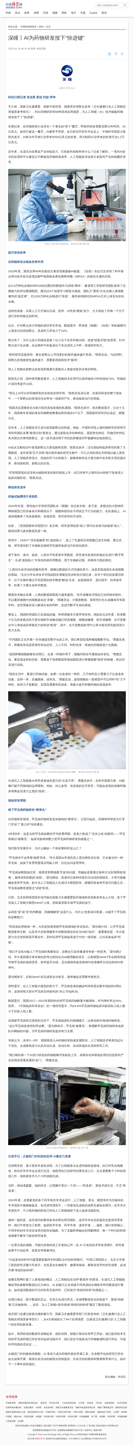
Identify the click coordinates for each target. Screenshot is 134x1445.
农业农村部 (48, 1407)
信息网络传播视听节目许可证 (70, 1430)
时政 (8, 12)
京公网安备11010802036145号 (94, 1439)
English (93, 12)
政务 (27, 12)
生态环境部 (122, 1403)
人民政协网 (11, 1421)
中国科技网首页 (28, 26)
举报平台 (88, 1430)
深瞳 (36, 12)
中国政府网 (11, 1403)
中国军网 (111, 1416)
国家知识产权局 (104, 1412)
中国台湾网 (72, 1416)
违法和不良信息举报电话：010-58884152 (63, 1439)
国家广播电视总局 (105, 1407)
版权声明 (98, 1430)
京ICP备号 (36, 1439)
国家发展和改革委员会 (28, 1403)
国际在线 (18, 1416)
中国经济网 (60, 1416)
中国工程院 (78, 1412)
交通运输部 (28, 1407)
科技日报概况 (36, 1426)
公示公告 (81, 1426)
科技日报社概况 (22, 1426)
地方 (73, 12)
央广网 (94, 1416)
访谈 (45, 12)
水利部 (39, 1407)
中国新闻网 (122, 1416)
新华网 (124, 1412)
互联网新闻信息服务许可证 (44, 1430)
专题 (82, 12)
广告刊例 (91, 1426)
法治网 (20, 1421)
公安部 (81, 1403)
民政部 (90, 1403)
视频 (55, 12)
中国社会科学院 (64, 1412)
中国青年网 (48, 1416)
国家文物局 (90, 1412)
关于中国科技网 (60, 1426)
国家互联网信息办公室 (15, 1412)
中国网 (9, 1416)
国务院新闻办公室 (35, 1412)
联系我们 (72, 1426)
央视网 (39, 1416)
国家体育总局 (121, 1407)
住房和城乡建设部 (13, 1407)
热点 (17, 12)
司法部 (99, 1403)
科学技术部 (54, 1403)
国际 (64, 12)
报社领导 (48, 1426)
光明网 (102, 1416)
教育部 (44, 1403)
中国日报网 (29, 1416)
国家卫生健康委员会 (64, 1407)
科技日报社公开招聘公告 (107, 1426)
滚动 (104, 12)
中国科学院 (50, 1412)
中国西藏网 (84, 1416)
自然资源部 (109, 1403)
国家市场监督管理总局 (85, 1407)
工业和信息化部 (69, 1403)
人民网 (116, 1412)
